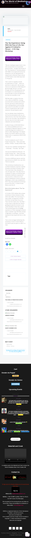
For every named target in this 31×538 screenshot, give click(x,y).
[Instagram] (17, 528)
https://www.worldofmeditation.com (14, 306)
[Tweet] (9, 251)
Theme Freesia (21, 533)
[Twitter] (13, 528)
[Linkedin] (12, 251)
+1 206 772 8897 (10, 302)
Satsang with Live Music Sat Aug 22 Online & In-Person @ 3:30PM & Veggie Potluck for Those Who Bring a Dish (15, 350)
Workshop (8, 39)
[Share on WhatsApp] (15, 251)
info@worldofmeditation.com (16, 304)
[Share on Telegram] (17, 251)
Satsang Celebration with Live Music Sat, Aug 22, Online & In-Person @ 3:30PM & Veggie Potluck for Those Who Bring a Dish (18, 413)
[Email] (20, 251)
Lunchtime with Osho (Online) (18, 422)
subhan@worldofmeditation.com (16, 319)
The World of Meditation (16, 1)
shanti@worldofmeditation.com (16, 332)
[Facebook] (10, 528)
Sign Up (15, 490)
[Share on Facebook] (6, 251)
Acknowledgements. (19, 505)
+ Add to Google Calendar (15, 259)
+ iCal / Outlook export (15, 256)
